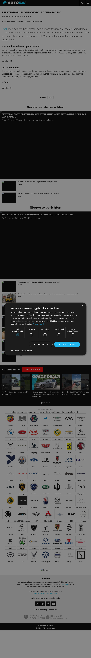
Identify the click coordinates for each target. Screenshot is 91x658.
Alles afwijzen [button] (41, 344)
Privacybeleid (38, 324)
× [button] (83, 305)
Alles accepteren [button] (67, 344)
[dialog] (45, 329)
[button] (21, 350)
